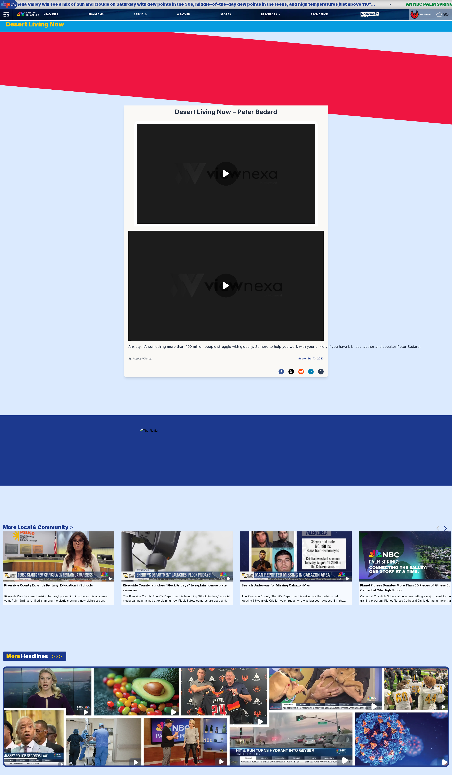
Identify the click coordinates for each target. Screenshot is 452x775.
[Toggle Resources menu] (279, 14)
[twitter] (291, 371)
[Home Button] (28, 14)
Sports (225, 14)
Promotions (320, 14)
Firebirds (425, 14)
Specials (140, 14)
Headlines (50, 14)
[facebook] (281, 371)
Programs (96, 14)
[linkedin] (311, 371)
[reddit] (301, 371)
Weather (183, 14)
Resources (269, 14)
